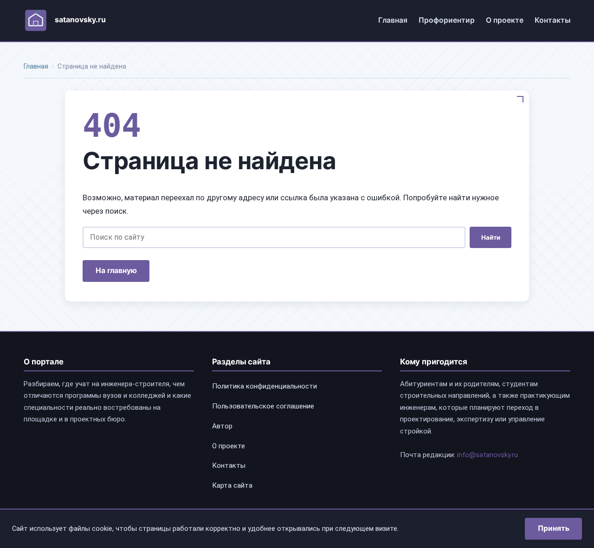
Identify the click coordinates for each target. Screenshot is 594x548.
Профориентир (447, 20)
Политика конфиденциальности (264, 386)
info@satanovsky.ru (487, 455)
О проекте (504, 20)
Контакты (552, 20)
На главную (116, 270)
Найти (490, 237)
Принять (553, 528)
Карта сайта (232, 485)
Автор (222, 426)
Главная (392, 20)
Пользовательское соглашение (263, 406)
